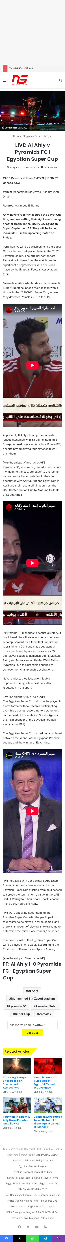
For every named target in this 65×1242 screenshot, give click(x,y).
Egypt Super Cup (49, 1183)
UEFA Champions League (20, 1212)
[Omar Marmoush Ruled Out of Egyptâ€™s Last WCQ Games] (48, 1066)
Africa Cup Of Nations (20, 1200)
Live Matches (31, 1217)
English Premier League (40, 1206)
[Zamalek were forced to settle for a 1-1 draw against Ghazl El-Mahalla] (48, 1105)
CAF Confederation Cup (46, 1194)
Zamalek (45, 1014)
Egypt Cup (32, 1183)
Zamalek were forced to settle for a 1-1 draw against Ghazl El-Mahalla (48, 1122)
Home (18, 136)
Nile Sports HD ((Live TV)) (32, 1189)
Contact (48, 1160)
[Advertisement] (32, 32)
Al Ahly (33, 991)
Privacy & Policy (33, 1160)
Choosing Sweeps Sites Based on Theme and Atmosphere (15, 1082)
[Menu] (4, 81)
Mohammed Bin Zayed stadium (33, 998)
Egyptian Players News (45, 1177)
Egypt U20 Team (15, 1183)
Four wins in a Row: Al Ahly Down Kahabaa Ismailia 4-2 (17, 1120)
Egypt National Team (18, 1177)
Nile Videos (47, 1217)
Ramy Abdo (15, 167)
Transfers (17, 1217)
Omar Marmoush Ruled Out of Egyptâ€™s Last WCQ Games (45, 1082)
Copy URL (32, 1032)
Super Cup (22, 1014)
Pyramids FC (17, 1006)
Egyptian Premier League (38, 136)
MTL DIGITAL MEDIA (47, 1154)
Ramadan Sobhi (46, 1006)
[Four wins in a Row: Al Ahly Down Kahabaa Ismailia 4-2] (17, 1105)
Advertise (17, 1160)
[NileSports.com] (20, 80)
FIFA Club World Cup (47, 1212)
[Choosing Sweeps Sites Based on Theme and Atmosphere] (17, 1066)
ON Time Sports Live (45, 1200)
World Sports (18, 1206)
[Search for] (60, 81)
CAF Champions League (18, 1194)
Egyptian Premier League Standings (32, 1171)
